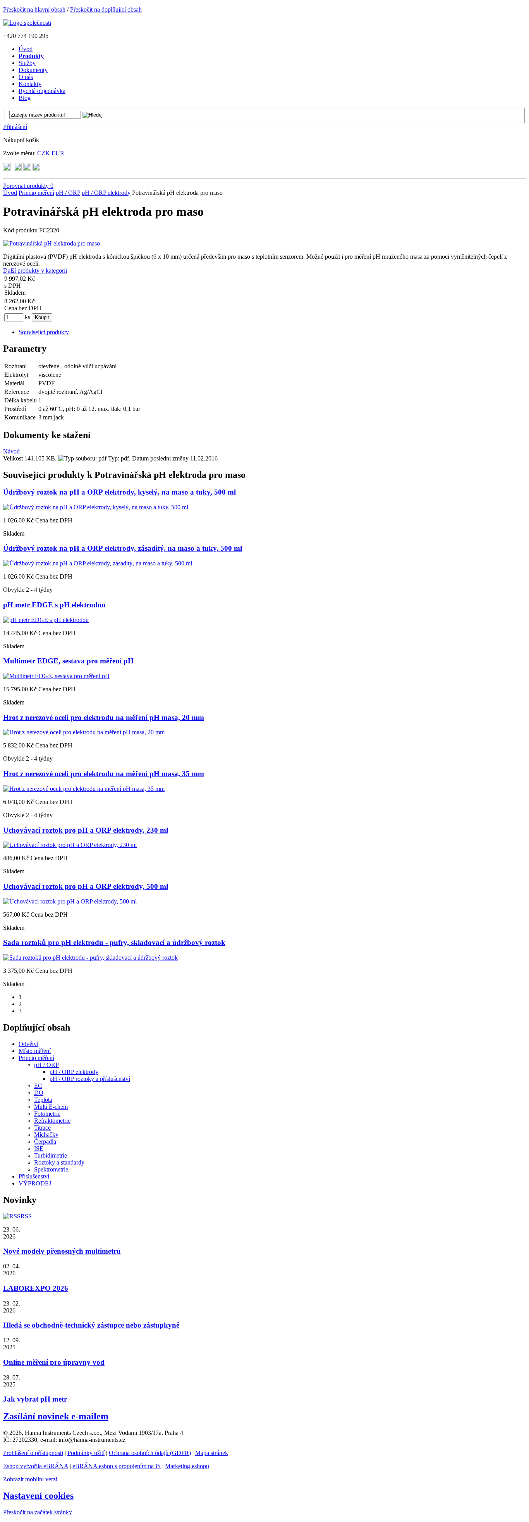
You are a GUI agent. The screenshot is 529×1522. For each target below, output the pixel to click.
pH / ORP (68, 192)
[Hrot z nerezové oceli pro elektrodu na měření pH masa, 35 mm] (84, 788)
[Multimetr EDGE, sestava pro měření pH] (56, 676)
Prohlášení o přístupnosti (33, 1453)
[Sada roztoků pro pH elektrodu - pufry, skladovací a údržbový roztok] (90, 957)
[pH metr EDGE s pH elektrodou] (46, 620)
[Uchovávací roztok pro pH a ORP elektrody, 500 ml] (70, 901)
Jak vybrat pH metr (35, 1399)
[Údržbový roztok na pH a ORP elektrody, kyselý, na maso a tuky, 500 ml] (95, 507)
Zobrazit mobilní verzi (30, 1479)
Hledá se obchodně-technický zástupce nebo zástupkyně (91, 1325)
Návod (11, 451)
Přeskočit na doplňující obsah (106, 9)
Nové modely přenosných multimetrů (62, 1251)
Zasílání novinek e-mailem (55, 1416)
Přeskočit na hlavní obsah (34, 9)
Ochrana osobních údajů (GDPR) (150, 1453)
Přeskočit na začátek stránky (37, 1512)
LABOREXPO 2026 (35, 1288)
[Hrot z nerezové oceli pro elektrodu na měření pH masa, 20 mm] (84, 732)
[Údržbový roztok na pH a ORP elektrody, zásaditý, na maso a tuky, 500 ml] (97, 563)
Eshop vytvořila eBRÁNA (35, 1466)
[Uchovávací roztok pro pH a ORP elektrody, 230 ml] (70, 845)
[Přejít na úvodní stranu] (27, 22)
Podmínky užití (86, 1453)
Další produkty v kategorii (35, 270)
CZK (43, 153)
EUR (58, 153)
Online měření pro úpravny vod (54, 1362)
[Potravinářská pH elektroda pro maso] (51, 243)
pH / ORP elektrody (106, 192)
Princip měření (36, 192)
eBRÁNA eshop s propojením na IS (116, 1466)
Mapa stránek (211, 1453)
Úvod (10, 192)
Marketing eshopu (187, 1466)
